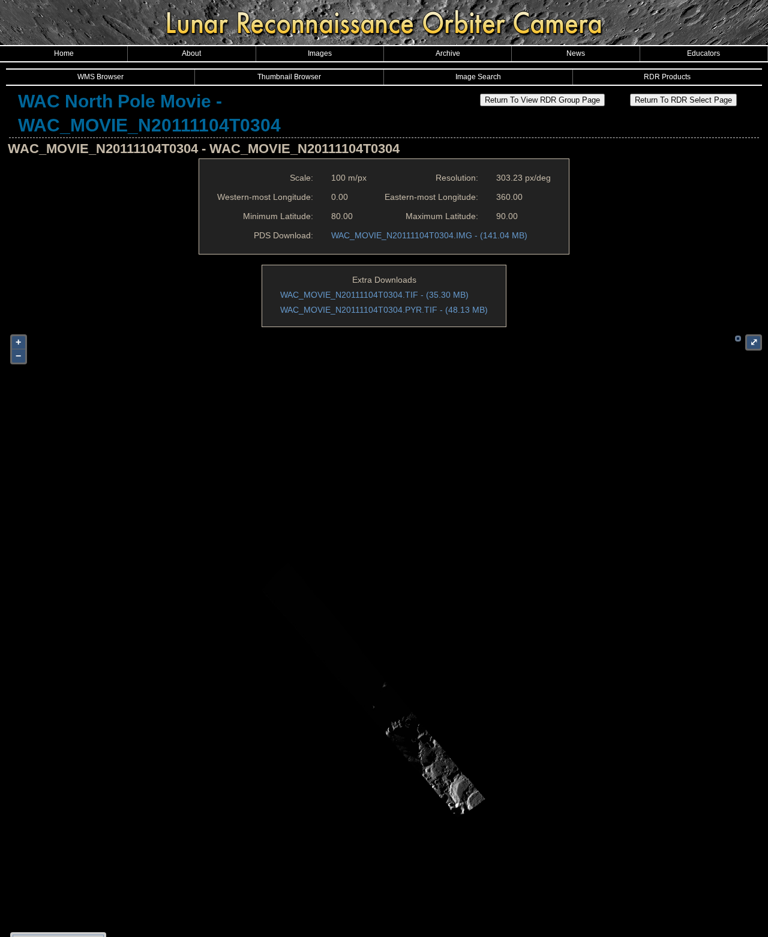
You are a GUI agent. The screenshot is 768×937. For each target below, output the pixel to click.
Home (64, 53)
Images (320, 53)
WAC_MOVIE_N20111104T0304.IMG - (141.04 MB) (429, 235)
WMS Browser (100, 77)
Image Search (478, 77)
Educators (703, 53)
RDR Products (667, 77)
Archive (448, 53)
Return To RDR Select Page (683, 99)
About (191, 53)
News (575, 53)
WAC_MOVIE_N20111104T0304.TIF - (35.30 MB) (374, 295)
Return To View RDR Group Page (542, 99)
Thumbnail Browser (289, 77)
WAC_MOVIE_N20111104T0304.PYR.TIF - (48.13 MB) (384, 310)
